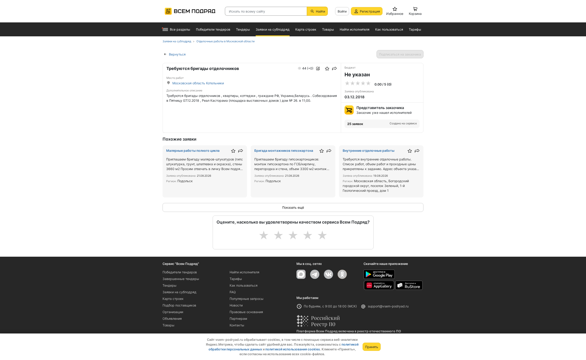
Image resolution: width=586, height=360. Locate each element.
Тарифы (236, 279)
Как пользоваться (244, 285)
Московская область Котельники (198, 83)
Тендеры (169, 285)
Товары (168, 325)
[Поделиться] (334, 68)
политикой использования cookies (292, 349)
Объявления (172, 318)
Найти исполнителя (244, 272)
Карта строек (173, 299)
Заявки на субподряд (179, 292)
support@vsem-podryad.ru (388, 306)
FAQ (233, 292)
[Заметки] (318, 68)
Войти (342, 11)
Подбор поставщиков (179, 305)
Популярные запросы (246, 299)
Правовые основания (246, 312)
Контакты (237, 325)
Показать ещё (293, 207)
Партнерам (238, 318)
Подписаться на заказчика (400, 54)
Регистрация (370, 11)
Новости (236, 305)
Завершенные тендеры (181, 279)
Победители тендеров (180, 272)
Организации (173, 312)
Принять (371, 347)
